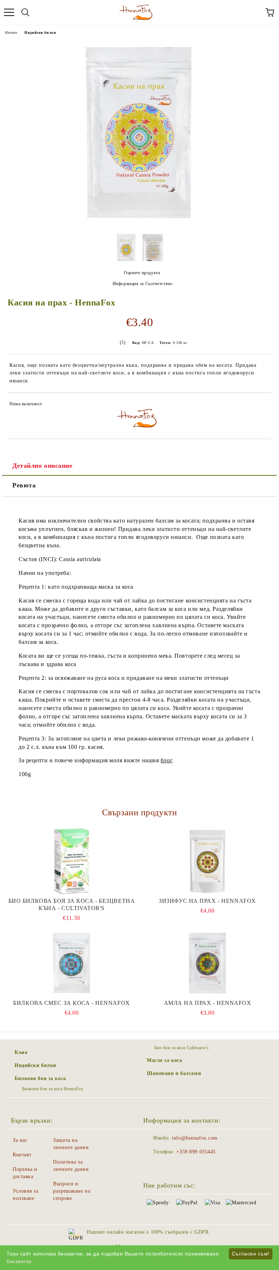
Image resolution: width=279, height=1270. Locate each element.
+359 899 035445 (195, 1152)
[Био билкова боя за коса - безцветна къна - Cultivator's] (71, 861)
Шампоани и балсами (174, 1073)
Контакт (22, 1154)
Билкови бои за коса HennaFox (52, 1088)
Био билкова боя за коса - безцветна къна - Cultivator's (71, 904)
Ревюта (24, 485)
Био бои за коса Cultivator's (181, 1047)
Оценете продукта (142, 272)
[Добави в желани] (261, 405)
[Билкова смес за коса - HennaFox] (71, 963)
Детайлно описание (42, 465)
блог (166, 760)
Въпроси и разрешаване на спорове (71, 1191)
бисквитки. (20, 1261)
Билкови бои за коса (40, 1078)
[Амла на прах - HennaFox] (207, 963)
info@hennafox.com (195, 1138)
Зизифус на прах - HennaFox (207, 901)
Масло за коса (164, 1060)
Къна (21, 1052)
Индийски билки (40, 33)
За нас (20, 1140)
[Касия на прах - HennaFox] (139, 223)
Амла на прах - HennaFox (207, 1003)
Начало (11, 33)
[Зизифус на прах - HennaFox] (207, 861)
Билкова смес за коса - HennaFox (71, 1003)
